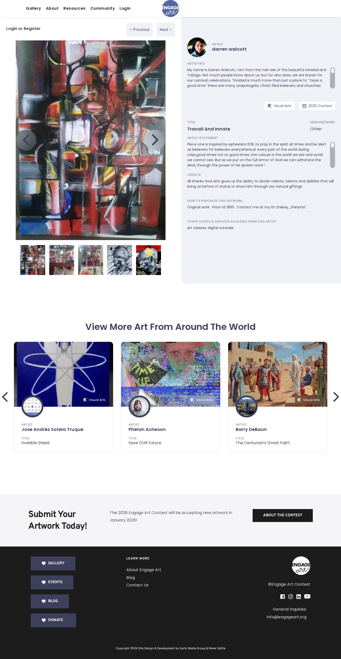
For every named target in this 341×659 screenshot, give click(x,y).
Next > (166, 29)
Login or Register (23, 28)
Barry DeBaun (251, 429)
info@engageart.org (287, 617)
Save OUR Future (145, 443)
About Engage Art (143, 570)
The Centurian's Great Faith (263, 443)
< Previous (140, 29)
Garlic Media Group (192, 649)
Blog (130, 577)
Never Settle (217, 649)
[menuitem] (35, 8)
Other (316, 129)
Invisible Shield (35, 443)
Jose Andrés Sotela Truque (52, 429)
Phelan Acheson (147, 429)
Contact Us (137, 585)
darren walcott (229, 49)
